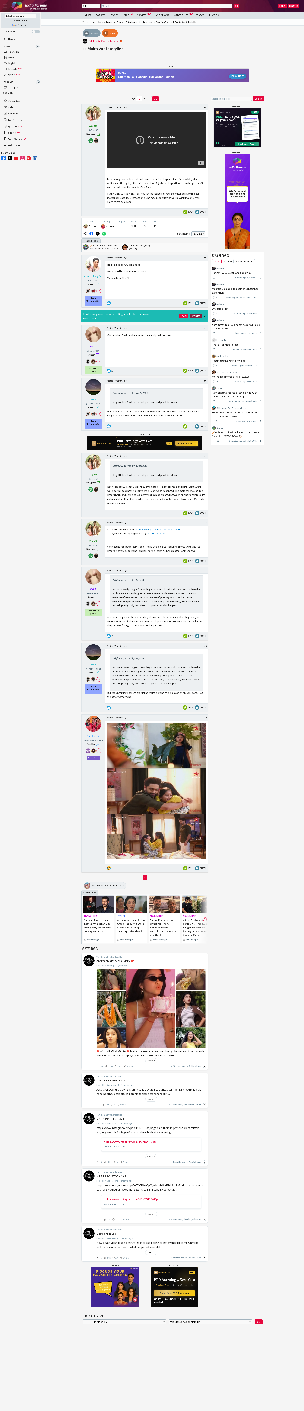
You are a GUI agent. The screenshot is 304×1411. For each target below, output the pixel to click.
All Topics (13, 87)
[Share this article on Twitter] (97, 234)
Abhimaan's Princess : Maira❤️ (115, 961)
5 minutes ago (235, 441)
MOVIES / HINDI (90, 916)
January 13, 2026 (155, 533)
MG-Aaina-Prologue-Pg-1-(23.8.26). (231, 376)
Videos (12, 107)
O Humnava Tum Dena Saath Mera (232, 408)
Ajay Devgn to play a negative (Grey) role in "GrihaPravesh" (236, 326)
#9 (205, 717)
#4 (205, 380)
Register (293, 6)
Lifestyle (12, 68)
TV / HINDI (121, 916)
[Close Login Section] (204, 316)
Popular (228, 261)
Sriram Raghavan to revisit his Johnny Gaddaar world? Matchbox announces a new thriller (163, 927)
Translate (23, 24)
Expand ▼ (151, 1060)
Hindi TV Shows (223, 356)
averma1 (253, 421)
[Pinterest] (29, 158)
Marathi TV (221, 340)
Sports (11, 74)
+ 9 (99, 361)
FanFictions (161, 15)
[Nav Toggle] (5, 6)
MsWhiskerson (194, 1257)
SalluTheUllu (251, 441)
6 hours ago (231, 297)
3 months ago (179, 1162)
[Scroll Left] (85, 247)
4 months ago (177, 1219)
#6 (205, 522)
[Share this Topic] (85, 234)
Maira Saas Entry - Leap (110, 1080)
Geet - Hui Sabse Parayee (227, 372)
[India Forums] (29, 6)
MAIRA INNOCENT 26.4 (110, 1119)
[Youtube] (16, 158)
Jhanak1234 (251, 365)
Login (282, 6)
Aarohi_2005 (251, 349)
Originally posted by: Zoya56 (128, 580)
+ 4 (99, 291)
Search (258, 98)
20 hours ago (179, 1066)
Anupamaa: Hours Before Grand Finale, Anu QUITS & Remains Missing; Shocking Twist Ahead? (131, 925)
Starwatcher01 (194, 1104)
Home (11, 38)
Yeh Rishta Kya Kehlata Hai (104, 41)
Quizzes (12, 126)
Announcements (244, 261)
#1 (205, 107)
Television (13, 51)
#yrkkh (145, 529)
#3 (205, 328)
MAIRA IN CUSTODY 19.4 (111, 1176)
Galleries (13, 113)
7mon (92, 226)
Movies (12, 57)
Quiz (126, 15)
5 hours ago (240, 277)
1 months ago (177, 1104)
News (7, 46)
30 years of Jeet (221, 308)
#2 (205, 257)
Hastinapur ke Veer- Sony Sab (228, 360)
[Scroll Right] (205, 247)
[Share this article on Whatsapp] (104, 234)
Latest (216, 261)
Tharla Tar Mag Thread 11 (227, 344)
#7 (205, 570)
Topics (114, 15)
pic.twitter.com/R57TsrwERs (166, 529)
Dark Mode (10, 31)
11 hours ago (238, 333)
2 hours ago (236, 349)
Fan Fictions (15, 119)
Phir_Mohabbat (194, 1219)
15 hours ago (237, 365)
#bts (138, 529)
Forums (8, 82)
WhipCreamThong (248, 297)
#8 (205, 646)
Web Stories (15, 138)
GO (236, 6)
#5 (205, 456)
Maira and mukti (106, 1233)
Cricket (219, 388)
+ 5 (99, 414)
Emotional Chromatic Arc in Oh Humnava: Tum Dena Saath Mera (235, 414)
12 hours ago (240, 313)
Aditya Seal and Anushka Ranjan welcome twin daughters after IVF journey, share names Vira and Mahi (197, 927)
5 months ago (177, 1257)
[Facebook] (3, 158)
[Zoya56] (85, 226)
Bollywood (221, 268)
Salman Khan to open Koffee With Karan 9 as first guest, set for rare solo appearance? (97, 925)
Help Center (14, 145)
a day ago (240, 421)
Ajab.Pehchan (195, 1162)
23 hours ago (235, 401)
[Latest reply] (204, 1066)
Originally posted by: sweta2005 (130, 393)
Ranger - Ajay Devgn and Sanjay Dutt (233, 272)
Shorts (12, 132)
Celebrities (14, 100)
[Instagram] (22, 158)
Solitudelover (195, 1066)
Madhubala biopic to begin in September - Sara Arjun (236, 290)
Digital (11, 63)
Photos (214, 15)
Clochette (252, 333)
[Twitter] (10, 158)
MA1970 (253, 381)
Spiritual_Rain (250, 401)
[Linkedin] (35, 158)
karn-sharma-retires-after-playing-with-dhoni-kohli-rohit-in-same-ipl (235, 394)
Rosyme (253, 277)
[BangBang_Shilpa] (103, 226)
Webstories (181, 15)
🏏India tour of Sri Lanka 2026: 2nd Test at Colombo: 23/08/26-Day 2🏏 (236, 434)
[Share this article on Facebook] (91, 234)
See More (8, 92)
